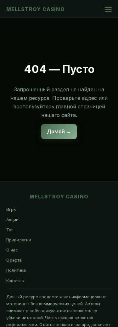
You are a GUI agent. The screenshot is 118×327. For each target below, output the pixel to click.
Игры (11, 209)
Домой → (59, 131)
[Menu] (108, 9)
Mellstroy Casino (35, 9)
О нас (12, 249)
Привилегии (18, 239)
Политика (16, 270)
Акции (12, 219)
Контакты (15, 280)
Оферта (14, 260)
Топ (10, 229)
